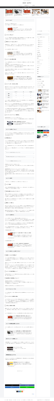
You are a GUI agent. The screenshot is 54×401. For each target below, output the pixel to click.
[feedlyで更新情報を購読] (20, 391)
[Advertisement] (19, 377)
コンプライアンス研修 (40, 81)
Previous (4, 12)
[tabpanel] (9, 13)
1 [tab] (26, 17)
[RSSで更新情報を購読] (22, 391)
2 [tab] (27, 17)
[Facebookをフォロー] (19, 391)
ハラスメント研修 (39, 83)
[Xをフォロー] (17, 391)
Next (49, 12)
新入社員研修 (39, 79)
